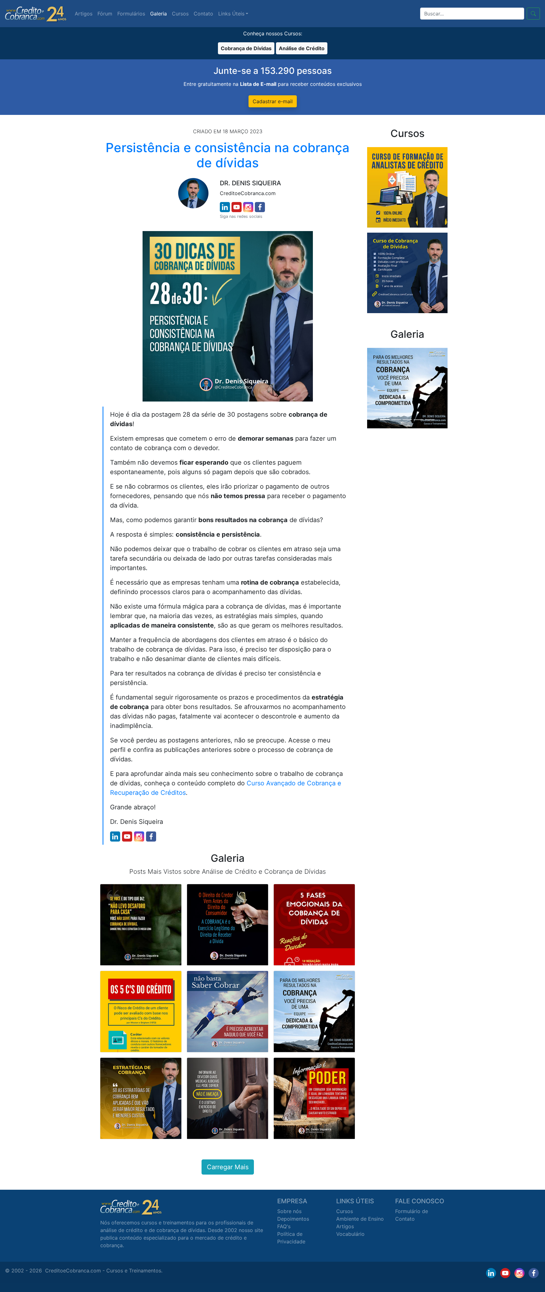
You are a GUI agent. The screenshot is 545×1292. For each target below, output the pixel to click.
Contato (203, 13)
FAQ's (283, 1226)
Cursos (180, 13)
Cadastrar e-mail (273, 101)
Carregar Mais (228, 1167)
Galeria (158, 13)
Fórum (104, 13)
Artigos (83, 13)
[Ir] (533, 14)
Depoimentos (293, 1219)
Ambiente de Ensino (360, 1219)
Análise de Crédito (302, 48)
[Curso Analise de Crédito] (407, 187)
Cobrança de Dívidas (246, 48)
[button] (373, 388)
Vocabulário (350, 1234)
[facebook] (260, 207)
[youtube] (236, 207)
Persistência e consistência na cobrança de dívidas (227, 155)
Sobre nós (289, 1211)
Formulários (131, 13)
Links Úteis (231, 13)
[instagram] (248, 207)
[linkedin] (225, 207)
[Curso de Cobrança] (407, 272)
